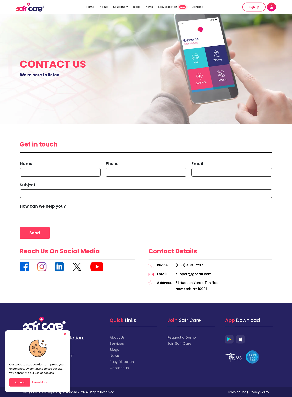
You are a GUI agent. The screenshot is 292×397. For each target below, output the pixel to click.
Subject (27, 185)
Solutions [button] (119, 7)
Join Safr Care (179, 343)
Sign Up (254, 7)
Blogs (136, 7)
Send (34, 233)
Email (197, 163)
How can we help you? (43, 206)
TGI (65, 392)
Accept (20, 382)
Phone (112, 163)
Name (26, 163)
